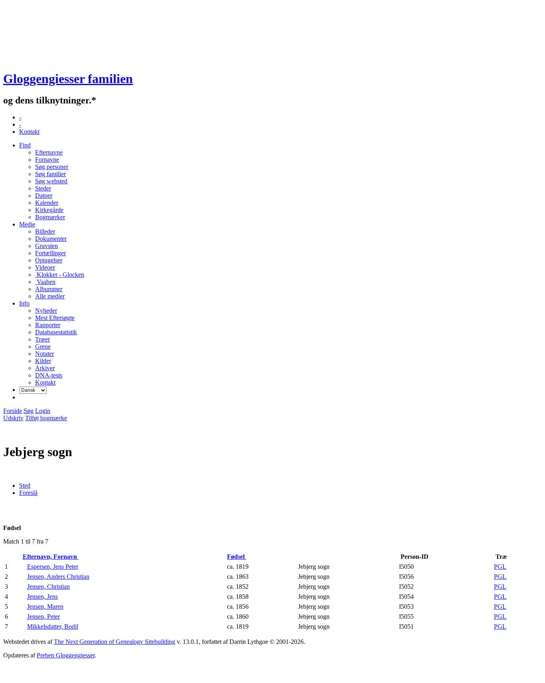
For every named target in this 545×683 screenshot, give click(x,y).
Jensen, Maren (45, 606)
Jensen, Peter (43, 616)
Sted (24, 485)
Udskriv (13, 418)
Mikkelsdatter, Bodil (52, 626)
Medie (27, 224)
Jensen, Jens (42, 596)
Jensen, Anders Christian (58, 576)
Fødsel (236, 556)
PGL (500, 566)
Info (24, 303)
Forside (12, 410)
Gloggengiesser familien (68, 78)
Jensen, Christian (48, 586)
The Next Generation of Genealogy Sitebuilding (114, 641)
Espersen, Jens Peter (52, 566)
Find (25, 145)
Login (42, 410)
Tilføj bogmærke (46, 418)
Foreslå (28, 492)
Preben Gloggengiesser (66, 655)
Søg (29, 410)
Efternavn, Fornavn (51, 556)
